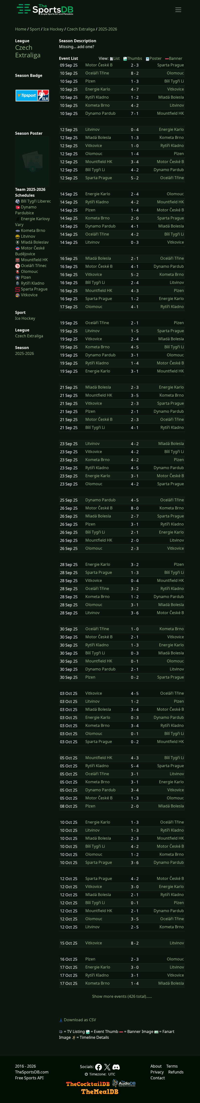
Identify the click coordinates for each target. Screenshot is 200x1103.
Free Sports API (29, 1078)
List (116, 58)
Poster (156, 58)
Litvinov (28, 236)
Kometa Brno (33, 230)
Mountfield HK (34, 259)
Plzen (26, 277)
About (156, 1066)
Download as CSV (79, 1019)
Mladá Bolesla (171, 97)
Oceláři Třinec (34, 265)
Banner (175, 58)
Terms (172, 1066)
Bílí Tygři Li (174, 81)
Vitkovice (29, 295)
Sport (35, 29)
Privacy (157, 1072)
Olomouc (29, 271)
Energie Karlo (97, 89)
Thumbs (134, 58)
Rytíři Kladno (32, 283)
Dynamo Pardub (100, 113)
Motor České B (98, 65)
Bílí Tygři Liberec (36, 201)
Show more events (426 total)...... (122, 996)
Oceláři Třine (97, 73)
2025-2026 (107, 29)
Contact (157, 1078)
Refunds (176, 1072)
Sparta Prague (34, 289)
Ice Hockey (53, 29)
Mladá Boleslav (35, 242)
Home (20, 29)
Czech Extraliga (81, 29)
